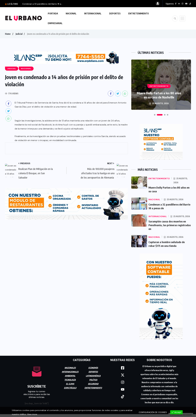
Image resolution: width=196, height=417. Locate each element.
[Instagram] (122, 382)
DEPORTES (115, 13)
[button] (154, 115)
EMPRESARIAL (55, 23)
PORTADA (53, 13)
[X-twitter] (122, 375)
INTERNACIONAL (92, 13)
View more (32, 414)
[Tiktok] (122, 396)
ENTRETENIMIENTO (138, 13)
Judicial (19, 33)
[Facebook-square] (122, 368)
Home (7, 33)
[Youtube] (122, 389)
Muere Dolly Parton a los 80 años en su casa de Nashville (159, 95)
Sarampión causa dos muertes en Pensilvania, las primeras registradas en (170, 225)
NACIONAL (71, 13)
